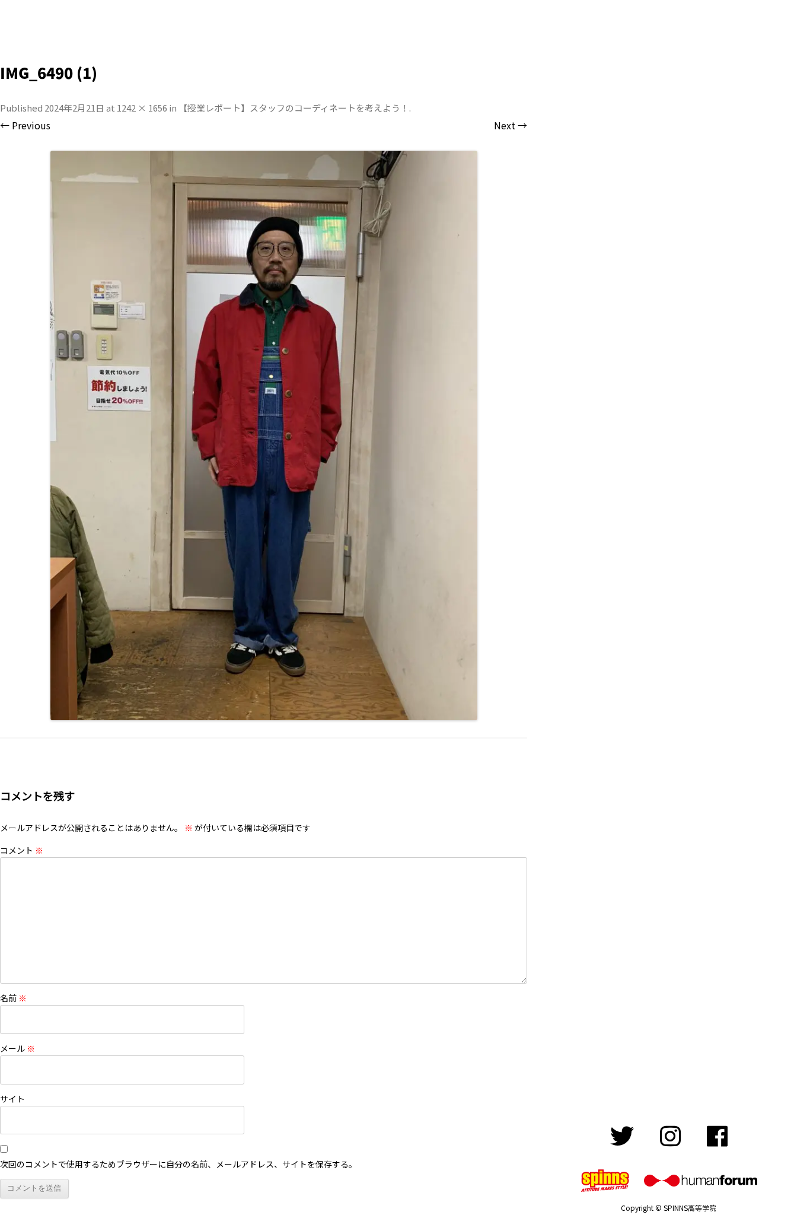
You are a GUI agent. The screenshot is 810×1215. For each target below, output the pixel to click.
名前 (13, 998)
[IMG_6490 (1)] (263, 435)
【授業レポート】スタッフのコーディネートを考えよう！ (293, 107)
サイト (12, 1099)
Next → (510, 125)
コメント (21, 850)
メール (17, 1048)
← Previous (25, 125)
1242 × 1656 (142, 107)
